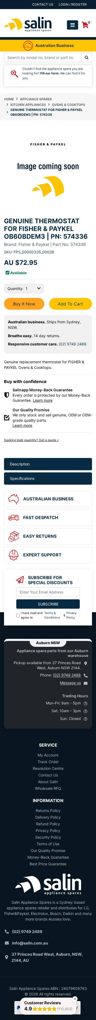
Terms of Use (48, 844)
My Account (48, 755)
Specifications (22, 478)
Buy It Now (24, 303)
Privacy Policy (71, 615)
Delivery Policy (48, 817)
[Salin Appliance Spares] (28, 34)
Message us (70, 682)
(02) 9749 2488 (72, 344)
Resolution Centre (48, 768)
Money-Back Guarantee (48, 857)
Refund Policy (48, 824)
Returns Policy (48, 810)
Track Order (48, 761)
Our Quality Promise (48, 850)
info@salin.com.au (30, 943)
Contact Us (48, 775)
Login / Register (73, 4)
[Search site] (86, 57)
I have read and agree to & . (50, 615)
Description (20, 464)
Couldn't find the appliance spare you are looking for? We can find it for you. (53, 73)
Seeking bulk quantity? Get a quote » (31, 440)
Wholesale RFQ (48, 788)
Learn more (43, 400)
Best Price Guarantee (48, 864)
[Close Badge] (75, 999)
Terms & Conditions (52, 615)
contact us (42, 4)
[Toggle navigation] (72, 25)
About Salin (48, 781)
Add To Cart (70, 303)
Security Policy (48, 837)
